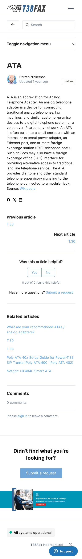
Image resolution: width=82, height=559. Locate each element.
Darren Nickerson (32, 77)
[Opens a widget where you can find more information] (63, 551)
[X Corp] (14, 200)
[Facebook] (8, 200)
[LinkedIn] (20, 200)
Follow (69, 81)
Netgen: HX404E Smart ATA (29, 371)
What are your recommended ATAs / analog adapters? (36, 329)
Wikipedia (27, 188)
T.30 (71, 241)
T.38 (10, 224)
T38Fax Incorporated (46, 545)
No (48, 272)
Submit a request (59, 292)
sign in (23, 416)
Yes (34, 272)
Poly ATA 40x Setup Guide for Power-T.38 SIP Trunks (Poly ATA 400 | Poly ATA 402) (40, 360)
